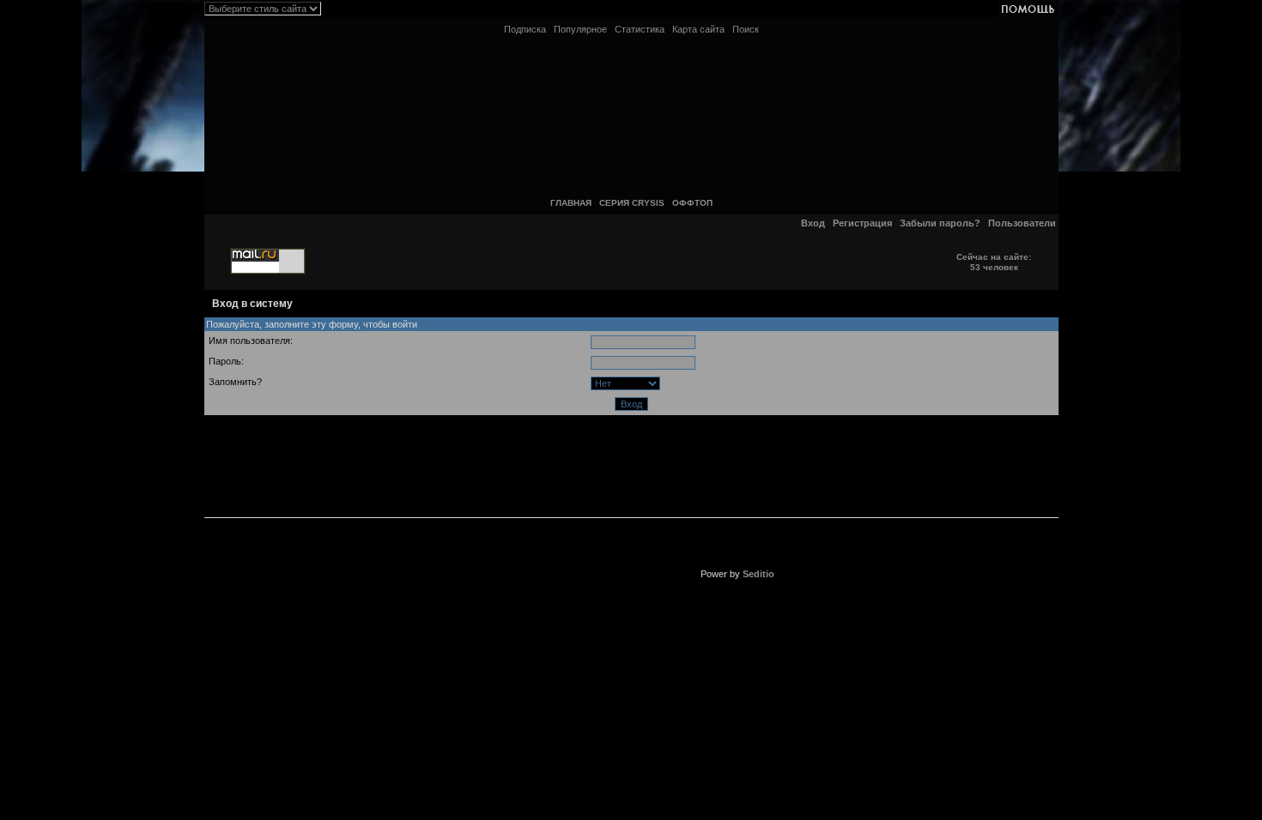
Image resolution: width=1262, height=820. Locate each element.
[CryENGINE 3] (737, 454)
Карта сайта (698, 29)
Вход (813, 223)
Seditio (758, 574)
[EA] (521, 567)
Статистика (639, 29)
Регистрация (862, 223)
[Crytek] (521, 454)
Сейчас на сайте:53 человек (993, 262)
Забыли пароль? (940, 223)
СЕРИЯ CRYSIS (631, 203)
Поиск (745, 29)
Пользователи (1022, 223)
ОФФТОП (692, 203)
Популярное (580, 29)
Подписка (525, 29)
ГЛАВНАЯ (571, 203)
